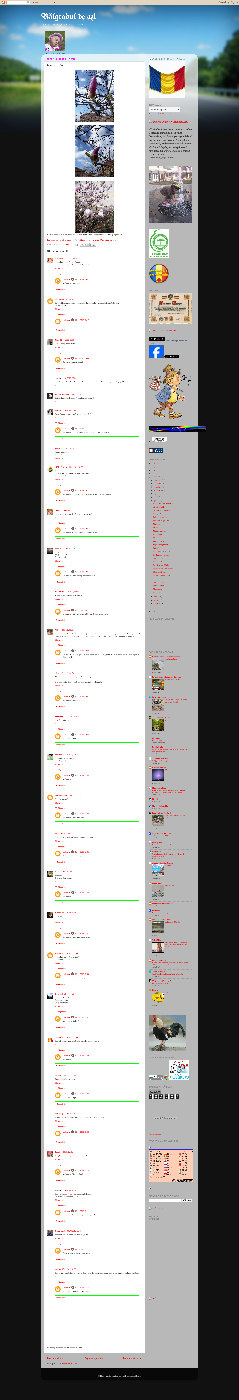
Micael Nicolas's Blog (160, 806)
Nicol (57, 340)
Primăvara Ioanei (159, 562)
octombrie (158, 487)
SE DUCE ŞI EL (159, 507)
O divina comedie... (159, 768)
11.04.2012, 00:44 (82, 358)
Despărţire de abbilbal (161, 565)
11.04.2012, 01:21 (82, 429)
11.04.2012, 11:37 (67, 872)
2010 (154, 611)
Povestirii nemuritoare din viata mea (166, 677)
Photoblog (59, 716)
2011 (154, 608)
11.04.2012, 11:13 (71, 755)
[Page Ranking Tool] (156, 1079)
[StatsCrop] (166, 1079)
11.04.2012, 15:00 (71, 1037)
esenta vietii (169, 865)
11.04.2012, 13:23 (67, 994)
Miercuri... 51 (158, 524)
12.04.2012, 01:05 (82, 933)
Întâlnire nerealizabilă (161, 517)
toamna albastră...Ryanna (162, 863)
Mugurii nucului (159, 531)
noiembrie (158, 483)
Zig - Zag (155, 799)
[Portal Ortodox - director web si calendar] (159, 442)
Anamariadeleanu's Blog (161, 833)
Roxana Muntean (62, 394)
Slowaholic (59, 592)
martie (156, 597)
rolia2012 (156, 910)
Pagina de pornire (94, 1358)
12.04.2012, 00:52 (82, 529)
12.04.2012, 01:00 (82, 775)
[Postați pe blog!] (84, 245)
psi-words (156, 738)
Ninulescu (59, 1037)
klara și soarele (157, 740)
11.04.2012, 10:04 (71, 716)
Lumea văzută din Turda (162, 813)
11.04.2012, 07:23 (76, 467)
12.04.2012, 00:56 (82, 651)
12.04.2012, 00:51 (82, 490)
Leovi (57, 1152)
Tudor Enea (59, 299)
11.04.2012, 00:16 (71, 258)
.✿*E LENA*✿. (61, 467)
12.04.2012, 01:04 (82, 893)
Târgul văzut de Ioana (161, 575)
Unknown (66, 279)
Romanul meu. (158, 586)
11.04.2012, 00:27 (72, 299)
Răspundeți (59, 268)
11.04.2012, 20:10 (69, 1190)
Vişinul (155, 527)
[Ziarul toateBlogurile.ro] (152, 1298)
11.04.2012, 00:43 (82, 320)
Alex (57, 673)
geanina (58, 410)
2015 (154, 467)
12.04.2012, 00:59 (82, 735)
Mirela (57, 510)
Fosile (57, 448)
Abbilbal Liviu (171, 341)
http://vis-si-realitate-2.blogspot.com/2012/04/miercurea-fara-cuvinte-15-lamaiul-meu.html (81, 240)
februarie (157, 600)
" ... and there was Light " (162, 718)
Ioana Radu (156, 852)
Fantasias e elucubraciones (162, 903)
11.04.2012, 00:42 (82, 279)
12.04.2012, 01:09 (82, 1094)
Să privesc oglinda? (160, 545)
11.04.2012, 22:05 (74, 1231)
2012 (154, 477)
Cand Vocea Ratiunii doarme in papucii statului (167, 974)
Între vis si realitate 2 (160, 697)
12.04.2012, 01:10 (82, 1170)
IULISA (58, 912)
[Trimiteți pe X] (88, 245)
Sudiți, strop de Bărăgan (160, 761)
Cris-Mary (59, 1114)
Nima (57, 872)
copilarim (59, 755)
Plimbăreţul (157, 534)
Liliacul (156, 548)
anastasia (58, 548)
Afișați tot (189, 1009)
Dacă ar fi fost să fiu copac (160, 913)
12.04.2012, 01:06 (82, 974)
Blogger (138, 1376)
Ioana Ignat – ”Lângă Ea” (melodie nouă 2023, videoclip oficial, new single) (176, 944)
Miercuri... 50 (158, 538)
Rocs (57, 994)
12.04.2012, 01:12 (82, 1249)
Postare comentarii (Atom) (68, 1364)
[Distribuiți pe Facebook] (91, 245)
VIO (57, 630)
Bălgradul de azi (68, 17)
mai (155, 497)
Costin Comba (60, 1231)
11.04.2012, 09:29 (67, 673)
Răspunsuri (62, 274)
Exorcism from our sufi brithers (162, 845)
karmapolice (157, 843)
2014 (154, 470)
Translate (168, 114)
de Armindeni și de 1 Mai (160, 836)
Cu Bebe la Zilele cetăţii (162, 510)
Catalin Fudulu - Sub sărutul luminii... (167, 657)
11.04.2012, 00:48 (69, 410)
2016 (154, 463)
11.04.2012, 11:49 (69, 912)
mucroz (58, 1269)
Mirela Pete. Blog (159, 788)
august (156, 494)
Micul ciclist (157, 589)
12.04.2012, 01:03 (82, 852)
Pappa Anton (157, 883)
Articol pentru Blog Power (163, 503)
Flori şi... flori (158, 514)
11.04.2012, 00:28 (67, 340)
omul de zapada (170, 885)
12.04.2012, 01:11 (82, 1211)
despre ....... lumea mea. (161, 920)
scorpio (58, 1075)
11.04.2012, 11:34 (65, 834)
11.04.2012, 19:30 (71, 1114)
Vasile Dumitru (61, 795)
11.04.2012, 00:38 (77, 394)
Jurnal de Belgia (158, 972)
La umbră (156, 592)
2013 (154, 474)
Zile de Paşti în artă (160, 541)
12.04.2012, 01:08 (82, 1056)
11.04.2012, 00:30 (69, 378)
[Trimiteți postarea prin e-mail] (76, 245)
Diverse (155, 990)
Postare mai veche (132, 1358)
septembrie (158, 490)
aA (56, 834)
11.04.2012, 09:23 (72, 592)
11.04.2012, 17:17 (69, 1075)
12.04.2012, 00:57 (82, 696)
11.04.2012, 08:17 (68, 510)
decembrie (158, 480)
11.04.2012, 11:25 (75, 795)
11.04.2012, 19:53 (67, 1152)
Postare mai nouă (56, 1358)
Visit (155, 1134)
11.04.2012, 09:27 (67, 630)
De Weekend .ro (158, 747)
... (165, 720)
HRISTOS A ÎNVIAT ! (161, 551)
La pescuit (168, 992)
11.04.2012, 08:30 (70, 548)
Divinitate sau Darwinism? (163, 568)
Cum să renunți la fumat (160, 983)
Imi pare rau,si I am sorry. (173, 679)
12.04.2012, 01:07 (82, 1017)
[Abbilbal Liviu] (156, 358)
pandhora (59, 258)
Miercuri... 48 (158, 582)
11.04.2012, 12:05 (71, 953)
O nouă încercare (159, 579)
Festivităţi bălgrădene (161, 521)
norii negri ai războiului (172, 922)
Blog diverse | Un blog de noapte (164, 981)
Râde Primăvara (159, 572)
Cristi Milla (156, 940)
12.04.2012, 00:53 (82, 572)
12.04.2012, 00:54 (82, 610)
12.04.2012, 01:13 (82, 1288)
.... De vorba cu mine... (161, 758)
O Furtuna (168, 770)
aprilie (156, 501)
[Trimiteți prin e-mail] (81, 245)
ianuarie (157, 603)
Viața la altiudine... (171, 659)
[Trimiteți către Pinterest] (94, 245)
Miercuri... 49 (158, 558)
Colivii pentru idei (159, 960)
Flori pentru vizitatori (161, 555)
